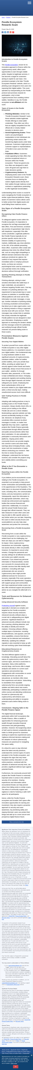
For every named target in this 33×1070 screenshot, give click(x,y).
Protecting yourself (8, 605)
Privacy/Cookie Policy (20, 916)
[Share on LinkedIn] (8, 32)
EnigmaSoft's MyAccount (13, 984)
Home (3, 17)
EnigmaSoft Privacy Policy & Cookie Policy (18, 1051)
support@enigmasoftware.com (9, 983)
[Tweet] (5, 32)
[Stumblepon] (10, 32)
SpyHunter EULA (15, 1049)
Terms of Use (5, 1049)
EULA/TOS (12, 916)
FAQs (26, 885)
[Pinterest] (13, 32)
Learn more (13, 1063)
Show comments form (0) (17, 822)
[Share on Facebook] (3, 32)
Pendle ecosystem (11, 65)
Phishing (8, 17)
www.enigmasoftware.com (15, 965)
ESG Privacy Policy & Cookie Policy (11, 1053)
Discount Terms (6, 917)
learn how (4, 1044)
